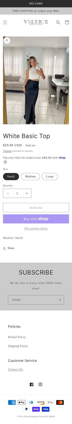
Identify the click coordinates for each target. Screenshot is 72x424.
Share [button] (11, 248)
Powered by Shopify (47, 416)
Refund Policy (17, 337)
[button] (5, 22)
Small (11, 176)
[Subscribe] (59, 299)
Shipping (7, 151)
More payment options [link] (36, 228)
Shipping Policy (18, 346)
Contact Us (15, 369)
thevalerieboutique (31, 416)
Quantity (8, 185)
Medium (30, 176)
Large (50, 176)
